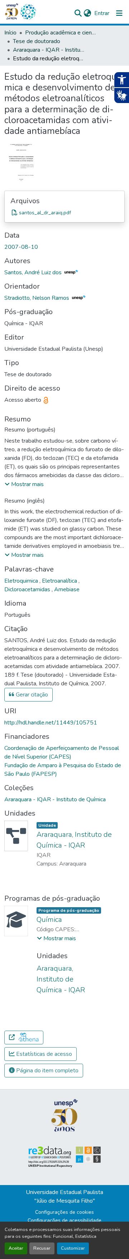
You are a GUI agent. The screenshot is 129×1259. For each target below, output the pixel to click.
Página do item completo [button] (46, 1070)
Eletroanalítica (60, 581)
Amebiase (67, 589)
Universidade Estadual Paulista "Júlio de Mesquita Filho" (64, 1196)
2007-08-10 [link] (21, 247)
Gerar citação (31, 695)
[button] (28, 12)
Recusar (42, 1248)
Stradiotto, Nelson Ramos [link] (37, 298)
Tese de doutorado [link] (36, 41)
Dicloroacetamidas (28, 589)
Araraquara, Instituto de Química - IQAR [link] (61, 979)
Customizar (73, 1248)
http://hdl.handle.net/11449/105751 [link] (50, 723)
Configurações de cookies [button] (64, 1212)
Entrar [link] (101, 13)
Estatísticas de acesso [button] (43, 1054)
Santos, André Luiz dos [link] (33, 272)
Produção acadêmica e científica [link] (61, 33)
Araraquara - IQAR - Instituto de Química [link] (49, 50)
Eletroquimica (21, 581)
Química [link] (49, 919)
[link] (64, 212)
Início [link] (10, 33)
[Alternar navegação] (119, 13)
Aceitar (16, 1248)
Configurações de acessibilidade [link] (64, 1220)
